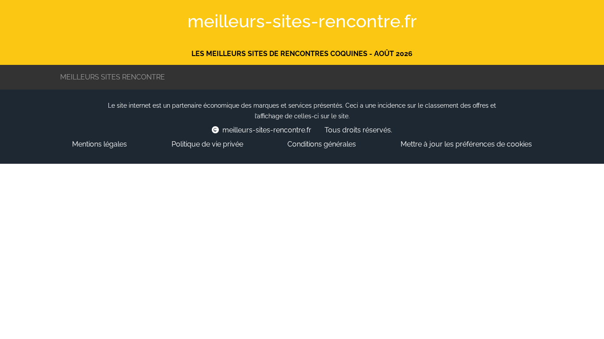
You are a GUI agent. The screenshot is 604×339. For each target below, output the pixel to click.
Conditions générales (321, 144)
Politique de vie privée (207, 144)
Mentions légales (99, 144)
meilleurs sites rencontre (112, 77)
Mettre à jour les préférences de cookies (466, 144)
